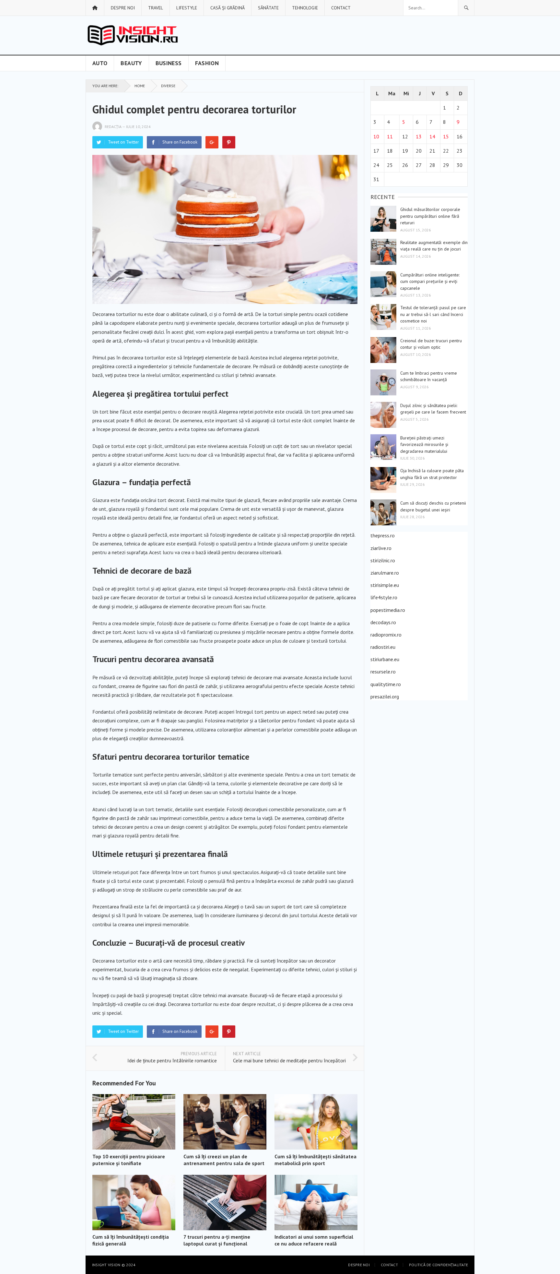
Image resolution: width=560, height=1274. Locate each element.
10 (376, 136)
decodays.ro (383, 622)
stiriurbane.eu (384, 659)
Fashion (207, 63)
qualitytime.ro (385, 684)
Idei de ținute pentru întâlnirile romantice (172, 1060)
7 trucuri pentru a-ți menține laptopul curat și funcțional (216, 1240)
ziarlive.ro (380, 548)
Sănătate (268, 8)
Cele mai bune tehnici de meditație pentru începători (289, 1060)
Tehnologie (305, 8)
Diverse (168, 85)
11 (390, 136)
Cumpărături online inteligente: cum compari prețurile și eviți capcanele (430, 281)
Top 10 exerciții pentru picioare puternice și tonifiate (128, 1159)
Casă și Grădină (227, 8)
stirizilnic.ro (382, 560)
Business (169, 63)
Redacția (113, 126)
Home (139, 85)
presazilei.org (384, 696)
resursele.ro (383, 671)
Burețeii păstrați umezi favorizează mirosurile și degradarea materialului (424, 444)
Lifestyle (186, 8)
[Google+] (211, 142)
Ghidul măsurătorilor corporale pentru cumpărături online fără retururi (430, 216)
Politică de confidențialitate (438, 1264)
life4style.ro (383, 597)
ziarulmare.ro (384, 572)
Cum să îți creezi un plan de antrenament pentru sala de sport (223, 1159)
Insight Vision (106, 1264)
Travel (155, 8)
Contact (341, 8)
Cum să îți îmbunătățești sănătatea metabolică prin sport (315, 1159)
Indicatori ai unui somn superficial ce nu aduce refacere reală (313, 1240)
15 (446, 136)
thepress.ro (382, 535)
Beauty (131, 63)
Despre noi (123, 8)
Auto (99, 63)
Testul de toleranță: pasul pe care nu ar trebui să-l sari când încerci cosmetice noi (433, 314)
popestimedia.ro (387, 610)
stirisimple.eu (384, 585)
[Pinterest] (228, 142)
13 (419, 136)
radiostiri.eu (382, 647)
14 (432, 136)
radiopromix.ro (386, 634)
